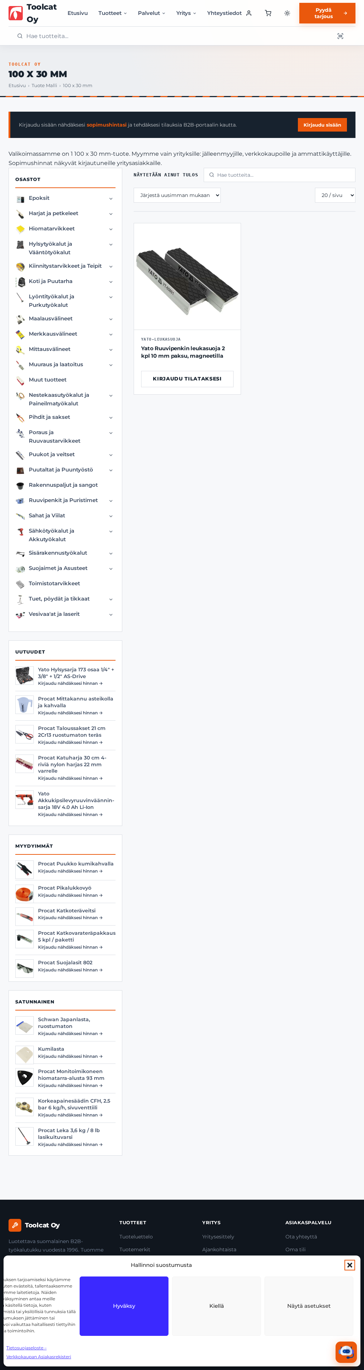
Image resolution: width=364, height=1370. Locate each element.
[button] (349, 1265)
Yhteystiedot (224, 13)
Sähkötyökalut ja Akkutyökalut (51, 535)
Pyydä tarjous (324, 13)
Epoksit (39, 197)
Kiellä (216, 1305)
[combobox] (178, 36)
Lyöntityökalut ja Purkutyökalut (51, 300)
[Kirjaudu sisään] (249, 13)
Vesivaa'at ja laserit (54, 614)
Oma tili (295, 1249)
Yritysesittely (218, 1236)
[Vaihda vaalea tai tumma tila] (287, 13)
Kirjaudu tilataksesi (187, 379)
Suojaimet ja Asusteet (58, 568)
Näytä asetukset (309, 1305)
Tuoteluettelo (136, 1236)
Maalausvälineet (51, 318)
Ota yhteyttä (301, 1236)
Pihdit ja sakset (49, 417)
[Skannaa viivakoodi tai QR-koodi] (340, 36)
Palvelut (149, 13)
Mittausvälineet (49, 349)
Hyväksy (124, 1305)
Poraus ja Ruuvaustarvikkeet (54, 436)
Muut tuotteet (47, 379)
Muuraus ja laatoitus (56, 364)
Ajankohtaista (219, 1249)
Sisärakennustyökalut (58, 552)
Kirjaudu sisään (322, 125)
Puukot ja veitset (52, 454)
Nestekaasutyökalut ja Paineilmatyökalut (59, 399)
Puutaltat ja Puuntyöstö (61, 469)
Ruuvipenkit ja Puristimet (63, 500)
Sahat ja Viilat (47, 515)
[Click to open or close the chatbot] (346, 1352)
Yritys (183, 13)
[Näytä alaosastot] (111, 198)
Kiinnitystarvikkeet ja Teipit (65, 265)
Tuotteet (110, 13)
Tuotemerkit (134, 1249)
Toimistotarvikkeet (54, 583)
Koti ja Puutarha (51, 281)
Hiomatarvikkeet (52, 228)
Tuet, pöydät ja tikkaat (59, 598)
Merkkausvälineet (53, 333)
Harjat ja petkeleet (53, 213)
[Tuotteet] (268, 13)
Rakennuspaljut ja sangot (63, 484)
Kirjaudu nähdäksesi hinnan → (70, 683)
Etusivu (78, 13)
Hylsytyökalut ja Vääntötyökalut (50, 248)
